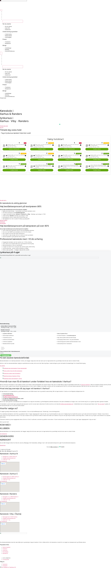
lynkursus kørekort (85, 384)
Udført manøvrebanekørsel (11, 397)
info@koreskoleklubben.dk (66, 404)
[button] (1, 348)
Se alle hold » (3, 200)
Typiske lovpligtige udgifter (3, 348)
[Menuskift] (1, 10)
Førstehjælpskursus (9, 395)
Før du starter (101, 404)
